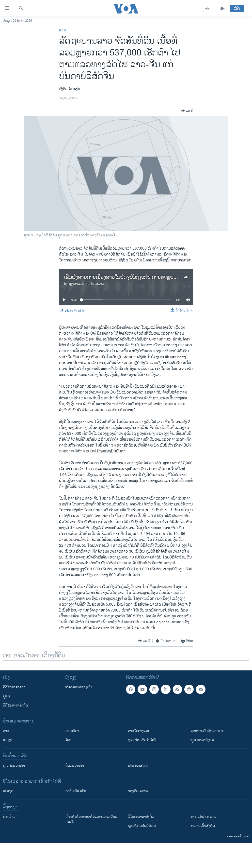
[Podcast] (189, 689)
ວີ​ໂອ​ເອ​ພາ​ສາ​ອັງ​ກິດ (141, 816)
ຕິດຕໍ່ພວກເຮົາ (74, 765)
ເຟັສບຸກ (8, 791)
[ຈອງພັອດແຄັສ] (200, 689)
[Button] (187, 111)
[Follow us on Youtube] (142, 689)
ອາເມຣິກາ (72, 731)
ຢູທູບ (6, 696)
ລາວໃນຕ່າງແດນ (139, 731)
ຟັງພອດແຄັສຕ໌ (138, 765)
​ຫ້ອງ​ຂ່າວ (9, 816)
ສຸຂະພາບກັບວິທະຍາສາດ (207, 731)
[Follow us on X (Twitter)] (165, 689)
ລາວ (62, 30)
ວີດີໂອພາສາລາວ (14, 687)
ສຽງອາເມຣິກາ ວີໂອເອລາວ (86, 283)
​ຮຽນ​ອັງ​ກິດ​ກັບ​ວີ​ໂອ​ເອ (142, 825)
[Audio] (207, 8)
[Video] (222, 8)
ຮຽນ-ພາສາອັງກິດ (202, 740)
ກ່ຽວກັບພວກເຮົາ (14, 765)
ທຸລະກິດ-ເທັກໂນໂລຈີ (142, 740)
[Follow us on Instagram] (154, 689)
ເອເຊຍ (7, 740)
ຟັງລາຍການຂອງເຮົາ (78, 687)
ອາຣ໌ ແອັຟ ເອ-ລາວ (203, 816)
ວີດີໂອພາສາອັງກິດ (15, 705)
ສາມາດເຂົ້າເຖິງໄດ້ (202, 825)
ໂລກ (68, 740)
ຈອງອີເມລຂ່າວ (138, 791)
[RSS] (177, 689)
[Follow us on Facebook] (130, 689)
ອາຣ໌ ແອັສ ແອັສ (75, 791)
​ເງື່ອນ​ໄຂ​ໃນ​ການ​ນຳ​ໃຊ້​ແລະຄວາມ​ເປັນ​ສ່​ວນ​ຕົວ (91, 819)
